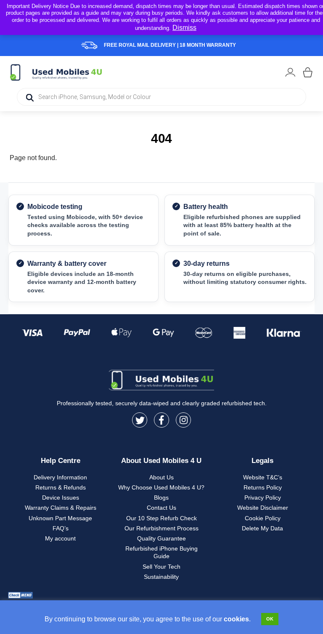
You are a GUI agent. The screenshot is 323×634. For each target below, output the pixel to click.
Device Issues (60, 497)
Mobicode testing (54, 206)
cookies (236, 619)
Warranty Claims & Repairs (60, 507)
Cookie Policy (263, 518)
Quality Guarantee (161, 538)
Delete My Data (262, 528)
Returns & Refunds (60, 487)
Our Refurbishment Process (161, 528)
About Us (161, 477)
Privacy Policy (262, 497)
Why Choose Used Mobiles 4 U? (161, 487)
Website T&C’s (262, 477)
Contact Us (161, 507)
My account (60, 538)
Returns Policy (263, 487)
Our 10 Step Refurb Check (161, 518)
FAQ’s (61, 528)
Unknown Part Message (60, 518)
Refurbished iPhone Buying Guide (161, 552)
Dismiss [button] (184, 27)
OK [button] (269, 618)
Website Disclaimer (262, 507)
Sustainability (161, 576)
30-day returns (206, 263)
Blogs (161, 497)
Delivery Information (60, 477)
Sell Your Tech (161, 566)
